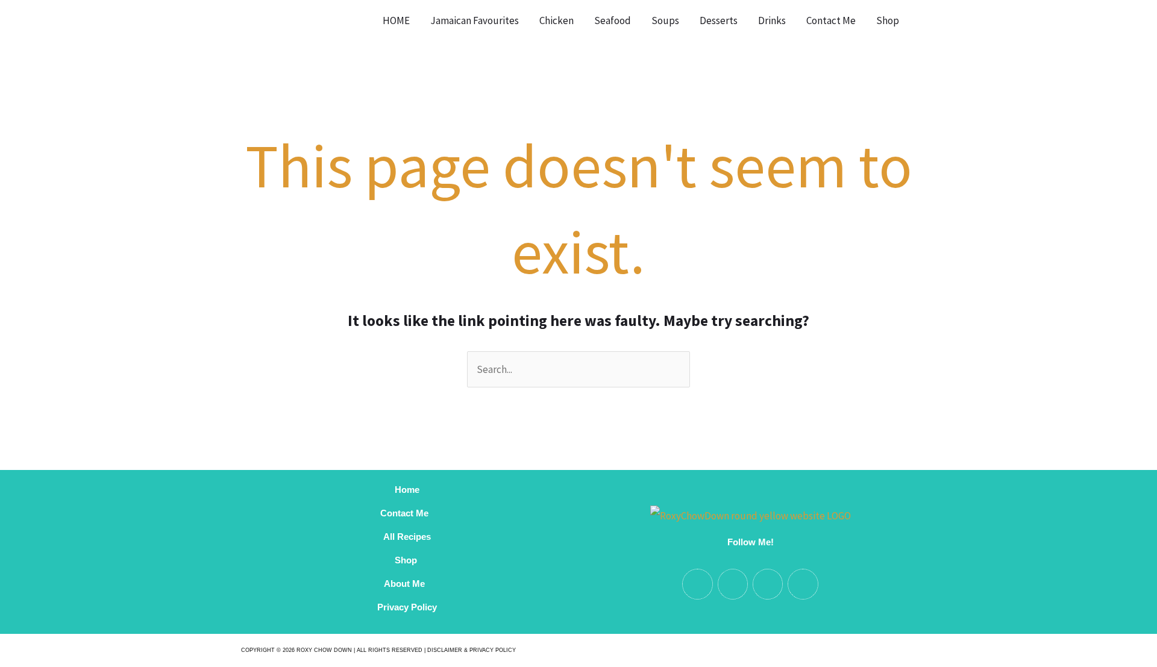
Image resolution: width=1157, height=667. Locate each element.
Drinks (772, 20)
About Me (407, 583)
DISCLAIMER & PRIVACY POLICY (471, 650)
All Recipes (407, 536)
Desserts (719, 20)
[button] (925, 20)
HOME (396, 20)
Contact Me (831, 20)
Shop (887, 20)
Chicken (556, 20)
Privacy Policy (407, 607)
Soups (665, 20)
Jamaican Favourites (474, 20)
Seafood (612, 20)
